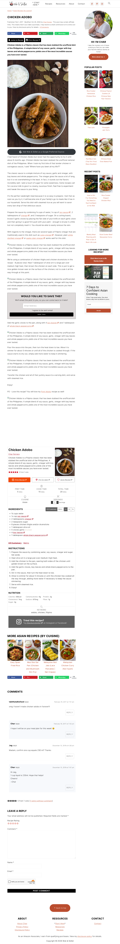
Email (10, 871)
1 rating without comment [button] (41, 801)
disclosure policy (84, 936)
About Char (22, 923)
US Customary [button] (14, 543)
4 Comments (44, 27)
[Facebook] (92, 4)
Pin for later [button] (43, 480)
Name (10, 862)
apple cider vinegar (34, 238)
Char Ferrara (14, 454)
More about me (97, 57)
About (71, 4)
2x (69, 509)
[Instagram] (102, 4)
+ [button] (57, 502)
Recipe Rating (13, 821)
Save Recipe (65, 480)
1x (65, 509)
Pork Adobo (46, 392)
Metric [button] (26, 543)
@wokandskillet (34, 623)
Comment (12, 829)
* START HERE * (36, 4)
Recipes (48, 4)
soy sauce (64, 212)
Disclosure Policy (22, 930)
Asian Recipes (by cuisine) (22, 11)
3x (73, 509)
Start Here (60, 923)
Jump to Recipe (16, 40)
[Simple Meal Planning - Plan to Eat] (98, 279)
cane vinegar (45, 235)
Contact (81, 4)
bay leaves (52, 323)
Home (9, 11)
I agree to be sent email (42, 310)
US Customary (51, 509)
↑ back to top (60, 908)
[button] (9, 472)
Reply (70, 712)
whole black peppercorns (21, 326)
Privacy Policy (22, 927)
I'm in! (99, 310)
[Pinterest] (97, 4)
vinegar (24, 215)
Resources (60, 4)
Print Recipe (33, 40)
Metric (60, 509)
